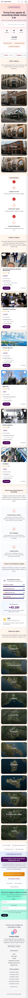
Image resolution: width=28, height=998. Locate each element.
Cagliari (5, 314)
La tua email (14, 905)
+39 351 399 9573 (8, 323)
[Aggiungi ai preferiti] (25, 254)
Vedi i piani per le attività (14, 878)
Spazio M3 (5, 386)
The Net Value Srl (8, 348)
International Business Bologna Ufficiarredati (12, 269)
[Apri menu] (25, 1)
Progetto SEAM (14, 936)
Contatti (14, 958)
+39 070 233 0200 (8, 362)
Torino (4, 469)
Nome (14, 899)
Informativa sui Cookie (14, 960)
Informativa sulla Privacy (14, 962)
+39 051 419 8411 (8, 284)
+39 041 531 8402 (8, 439)
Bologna (5, 275)
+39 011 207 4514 (8, 478)
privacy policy (18, 912)
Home (14, 954)
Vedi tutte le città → (14, 986)
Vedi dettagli (6, 288)
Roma (4, 391)
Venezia (5, 430)
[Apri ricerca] (19, 1)
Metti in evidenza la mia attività (14, 874)
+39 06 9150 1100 (8, 400)
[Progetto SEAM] (14, 932)
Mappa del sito (14, 965)
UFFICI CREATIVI (7, 425)
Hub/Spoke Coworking (9, 309)
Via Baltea (5, 464)
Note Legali (14, 956)
